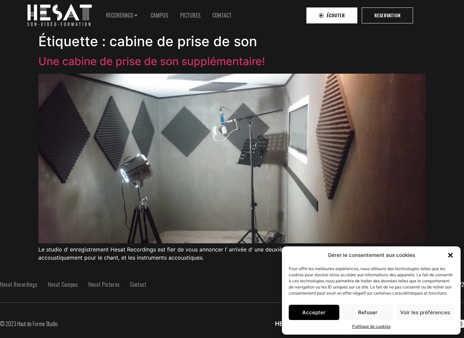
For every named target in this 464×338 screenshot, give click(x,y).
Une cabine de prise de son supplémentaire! (151, 61)
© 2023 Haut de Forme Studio (29, 324)
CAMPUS (159, 15)
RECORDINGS (119, 15)
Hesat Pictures (104, 284)
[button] (450, 255)
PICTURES (190, 15)
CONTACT (222, 15)
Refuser (367, 312)
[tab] (122, 15)
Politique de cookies (371, 326)
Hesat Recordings (18, 284)
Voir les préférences (425, 312)
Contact (138, 284)
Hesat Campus (63, 284)
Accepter (313, 312)
